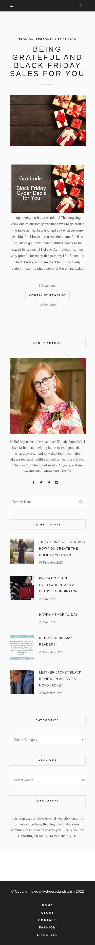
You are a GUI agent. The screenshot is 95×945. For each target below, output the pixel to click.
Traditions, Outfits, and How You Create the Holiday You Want (62, 548)
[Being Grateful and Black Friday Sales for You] (48, 120)
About (47, 912)
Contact (47, 920)
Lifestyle (47, 934)
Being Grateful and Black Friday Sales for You (47, 61)
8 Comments (47, 286)
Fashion (26, 39)
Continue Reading (47, 295)
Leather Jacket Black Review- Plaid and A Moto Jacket (60, 679)
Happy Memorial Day (58, 615)
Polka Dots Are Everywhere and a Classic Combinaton (58, 585)
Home (47, 905)
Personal (45, 39)
